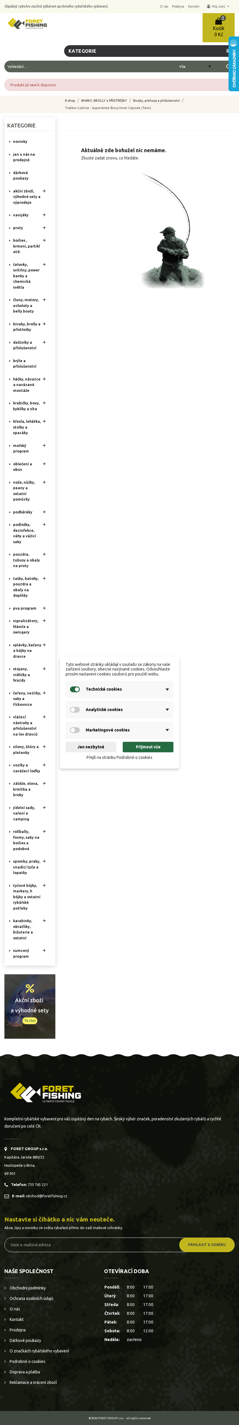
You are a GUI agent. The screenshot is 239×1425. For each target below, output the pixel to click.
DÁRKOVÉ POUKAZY (21, 175)
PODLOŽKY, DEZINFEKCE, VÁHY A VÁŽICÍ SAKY (24, 533)
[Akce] (29, 1006)
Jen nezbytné (91, 747)
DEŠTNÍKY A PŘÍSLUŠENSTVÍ (24, 345)
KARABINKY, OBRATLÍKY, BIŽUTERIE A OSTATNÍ (23, 929)
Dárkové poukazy (25, 1340)
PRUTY (18, 228)
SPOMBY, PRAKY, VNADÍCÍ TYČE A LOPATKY (26, 867)
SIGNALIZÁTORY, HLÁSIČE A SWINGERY (25, 626)
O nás (14, 1309)
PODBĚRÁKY (22, 512)
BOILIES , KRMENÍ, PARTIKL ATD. (26, 246)
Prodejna (17, 1330)
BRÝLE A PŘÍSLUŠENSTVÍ (24, 363)
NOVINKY (20, 141)
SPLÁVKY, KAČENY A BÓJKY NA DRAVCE (27, 650)
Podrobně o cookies (27, 1361)
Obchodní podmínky (27, 1288)
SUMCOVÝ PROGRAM (21, 953)
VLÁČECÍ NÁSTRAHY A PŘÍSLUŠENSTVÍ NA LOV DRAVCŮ (25, 725)
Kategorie (21, 125)
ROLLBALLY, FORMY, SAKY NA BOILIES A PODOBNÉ (26, 840)
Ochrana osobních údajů (31, 1298)
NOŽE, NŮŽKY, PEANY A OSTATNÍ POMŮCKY (24, 490)
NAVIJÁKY (21, 215)
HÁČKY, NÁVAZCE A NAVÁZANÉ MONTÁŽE (27, 384)
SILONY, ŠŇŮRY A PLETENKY (26, 749)
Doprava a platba (24, 1372)
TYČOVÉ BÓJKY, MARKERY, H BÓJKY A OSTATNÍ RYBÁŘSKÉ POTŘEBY (27, 896)
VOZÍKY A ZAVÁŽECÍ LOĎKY (26, 768)
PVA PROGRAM (24, 608)
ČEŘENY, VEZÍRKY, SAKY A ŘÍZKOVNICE (27, 698)
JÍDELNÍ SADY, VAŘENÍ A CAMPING (24, 813)
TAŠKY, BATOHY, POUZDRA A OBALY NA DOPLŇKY (25, 587)
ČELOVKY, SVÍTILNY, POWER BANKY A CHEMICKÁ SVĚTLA (26, 275)
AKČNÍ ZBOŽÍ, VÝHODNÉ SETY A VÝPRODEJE (27, 196)
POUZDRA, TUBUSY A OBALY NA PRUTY (26, 560)
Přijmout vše (148, 747)
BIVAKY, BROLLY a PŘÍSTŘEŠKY (27, 327)
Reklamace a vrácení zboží (33, 1382)
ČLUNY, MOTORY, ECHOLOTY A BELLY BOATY (26, 305)
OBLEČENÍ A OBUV (22, 467)
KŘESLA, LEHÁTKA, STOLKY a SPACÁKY (27, 427)
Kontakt (16, 1319)
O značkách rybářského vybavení (39, 1351)
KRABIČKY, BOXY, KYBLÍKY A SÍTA (26, 406)
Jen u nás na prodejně (24, 157)
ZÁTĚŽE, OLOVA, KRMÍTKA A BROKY (25, 789)
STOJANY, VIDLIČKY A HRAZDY (21, 674)
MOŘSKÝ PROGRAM (21, 448)
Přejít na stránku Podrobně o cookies (119, 757)
